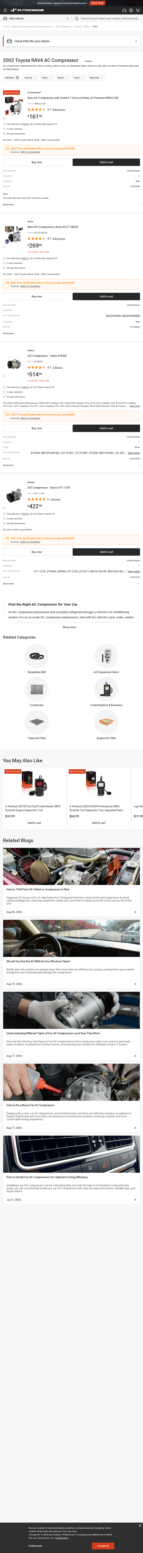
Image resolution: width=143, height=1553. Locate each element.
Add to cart (34, 822)
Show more (69, 627)
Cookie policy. (62, 1538)
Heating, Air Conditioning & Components (32, 26)
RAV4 (87, 26)
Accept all (103, 1545)
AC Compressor (63, 26)
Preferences (35, 1545)
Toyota (77, 26)
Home (6, 26)
